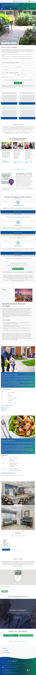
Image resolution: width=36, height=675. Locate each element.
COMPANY (4, 648)
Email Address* (5, 69)
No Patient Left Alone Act (22, 641)
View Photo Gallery (18, 505)
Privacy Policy (7, 663)
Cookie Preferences (15, 667)
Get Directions (18, 578)
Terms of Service (10, 673)
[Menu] (1, 1)
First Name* (4, 66)
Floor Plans (23, 8)
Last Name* (18, 66)
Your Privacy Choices (7, 667)
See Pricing (11, 635)
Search (4, 591)
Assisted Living (3, 408)
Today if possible (5, 77)
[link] (6, 544)
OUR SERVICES (5, 650)
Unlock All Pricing (18, 268)
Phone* (23, 69)
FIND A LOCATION (5, 652)
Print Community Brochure (26, 635)
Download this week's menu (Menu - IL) (8, 472)
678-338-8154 (32, 1)
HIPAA (3, 663)
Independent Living (4, 407)
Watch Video (18, 617)
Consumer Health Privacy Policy (16, 663)
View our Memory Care (28, 162)
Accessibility (24, 663)
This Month (3, 410)
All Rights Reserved (17, 665)
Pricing (13, 8)
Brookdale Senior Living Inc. (9, 665)
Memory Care (3, 409)
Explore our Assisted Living (18, 162)
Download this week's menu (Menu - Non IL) (9, 473)
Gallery (30, 8)
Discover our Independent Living (6, 161)
